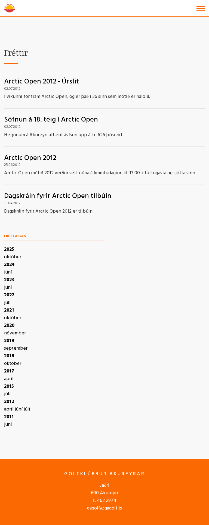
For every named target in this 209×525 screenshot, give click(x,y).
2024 (9, 265)
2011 (9, 417)
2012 (9, 402)
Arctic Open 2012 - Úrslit (41, 81)
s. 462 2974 (104, 501)
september (15, 348)
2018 (9, 356)
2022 (9, 295)
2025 (9, 249)
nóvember (15, 333)
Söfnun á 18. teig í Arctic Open (51, 119)
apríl (9, 379)
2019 (9, 341)
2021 (9, 310)
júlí (7, 303)
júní (8, 272)
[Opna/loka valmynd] (200, 8)
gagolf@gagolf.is (104, 508)
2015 (9, 386)
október (12, 257)
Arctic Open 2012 (30, 158)
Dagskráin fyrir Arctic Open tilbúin (57, 196)
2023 (9, 280)
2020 (9, 326)
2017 (9, 371)
